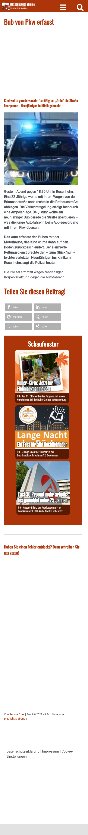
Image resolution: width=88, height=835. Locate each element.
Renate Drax (16, 714)
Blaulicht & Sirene (14, 718)
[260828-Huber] (42, 352)
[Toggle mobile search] (80, 7)
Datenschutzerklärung (23, 751)
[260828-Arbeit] (43, 464)
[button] (18, 307)
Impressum (50, 751)
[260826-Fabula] (42, 408)
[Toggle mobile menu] (63, 7)
